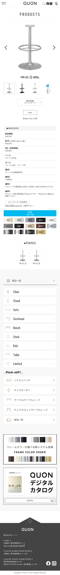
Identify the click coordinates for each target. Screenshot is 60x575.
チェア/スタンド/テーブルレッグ (31, 410)
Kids (15, 346)
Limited (17, 363)
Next (53, 47)
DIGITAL (30, 501)
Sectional (18, 319)
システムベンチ (22, 380)
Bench (16, 328)
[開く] (3, 3)
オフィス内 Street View (13, 546)
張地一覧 (18, 420)
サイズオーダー (22, 390)
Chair (16, 292)
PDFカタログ (15, 206)
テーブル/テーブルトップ (27, 400)
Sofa (16, 310)
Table (16, 355)
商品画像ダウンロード (30, 102)
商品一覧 (16, 281)
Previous (6, 47)
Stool (16, 337)
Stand (16, 301)
